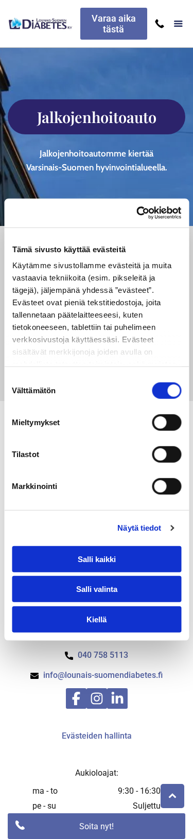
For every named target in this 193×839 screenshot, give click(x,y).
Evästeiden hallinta (97, 736)
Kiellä (96, 619)
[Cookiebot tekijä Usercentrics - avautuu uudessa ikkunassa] (137, 213)
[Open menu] (178, 23)
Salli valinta (96, 589)
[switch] (166, 422)
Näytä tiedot (139, 527)
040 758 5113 (103, 655)
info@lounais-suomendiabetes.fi (103, 675)
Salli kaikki (97, 558)
